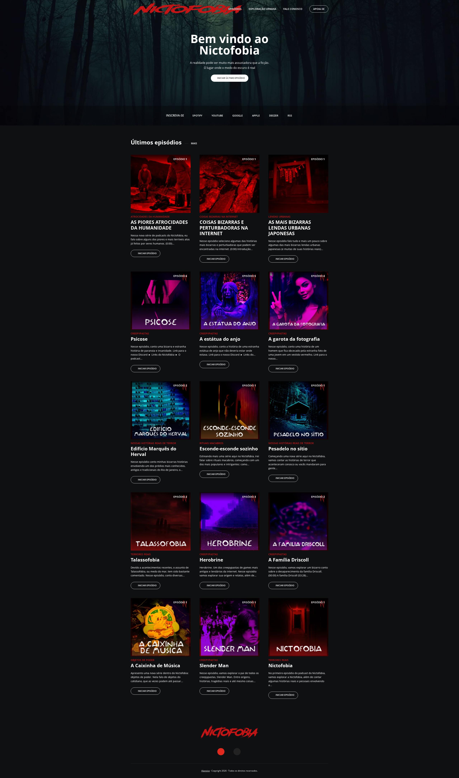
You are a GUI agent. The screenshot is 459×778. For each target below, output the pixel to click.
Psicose (139, 339)
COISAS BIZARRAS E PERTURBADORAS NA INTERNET (224, 227)
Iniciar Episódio (147, 253)
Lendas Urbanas (279, 216)
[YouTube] (220, 751)
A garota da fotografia (294, 339)
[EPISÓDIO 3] (229, 521)
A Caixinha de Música (155, 665)
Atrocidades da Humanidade (150, 216)
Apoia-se (319, 9)
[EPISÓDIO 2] (161, 410)
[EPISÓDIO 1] (161, 183)
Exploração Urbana (262, 9)
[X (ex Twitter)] (237, 751)
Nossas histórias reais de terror (153, 443)
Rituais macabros (211, 443)
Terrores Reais (141, 554)
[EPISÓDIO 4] (298, 300)
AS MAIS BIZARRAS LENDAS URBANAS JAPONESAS (289, 227)
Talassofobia (145, 559)
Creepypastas (140, 333)
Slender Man (214, 665)
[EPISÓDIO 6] (161, 300)
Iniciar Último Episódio (231, 78)
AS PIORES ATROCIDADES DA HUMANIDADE (159, 225)
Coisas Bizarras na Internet (219, 216)
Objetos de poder (142, 660)
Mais (194, 143)
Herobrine (211, 559)
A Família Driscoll (288, 559)
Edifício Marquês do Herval (153, 451)
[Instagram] (229, 751)
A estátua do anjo (220, 339)
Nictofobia (280, 665)
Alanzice (205, 770)
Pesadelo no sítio (287, 448)
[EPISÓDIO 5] (229, 300)
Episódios (235, 9)
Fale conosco (292, 9)
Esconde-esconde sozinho (229, 448)
